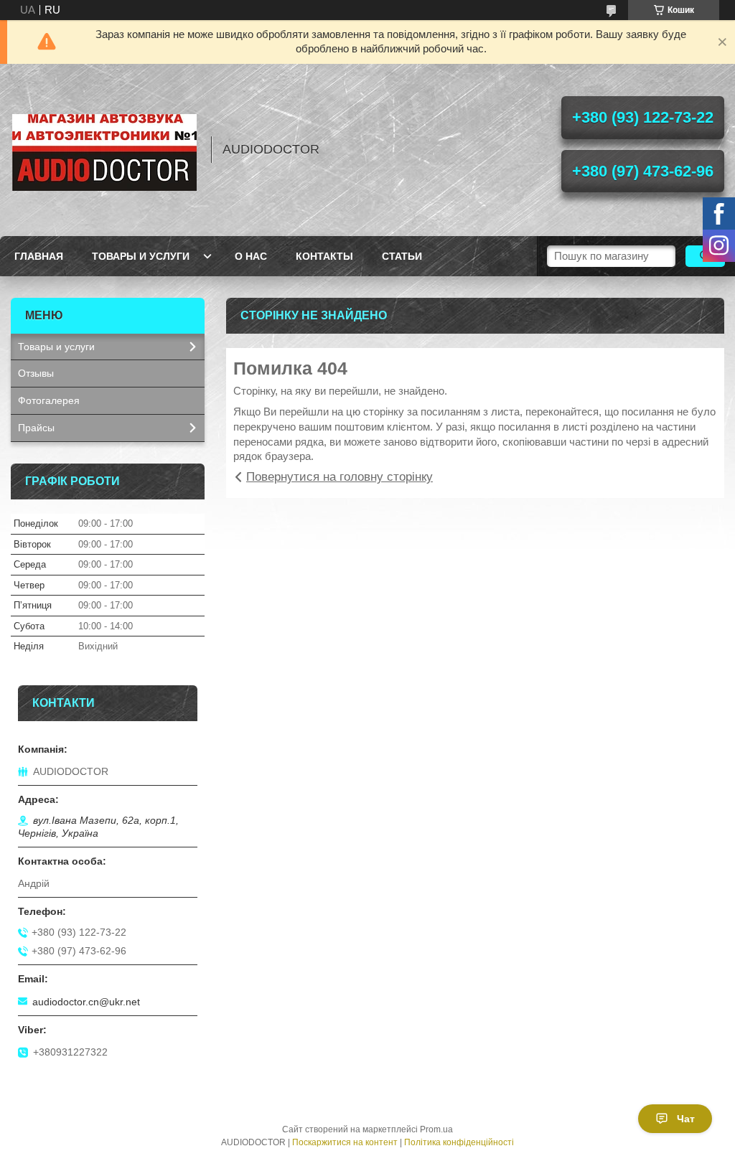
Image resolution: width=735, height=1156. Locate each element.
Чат (686, 1118)
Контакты (324, 256)
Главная (38, 256)
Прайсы (36, 427)
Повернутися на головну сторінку (339, 477)
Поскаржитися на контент (345, 1142)
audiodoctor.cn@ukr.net (86, 1001)
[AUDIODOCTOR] (104, 150)
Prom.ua (436, 1129)
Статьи (402, 256)
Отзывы (36, 373)
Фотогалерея (49, 400)
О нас (251, 256)
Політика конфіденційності (459, 1142)
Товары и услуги (140, 256)
